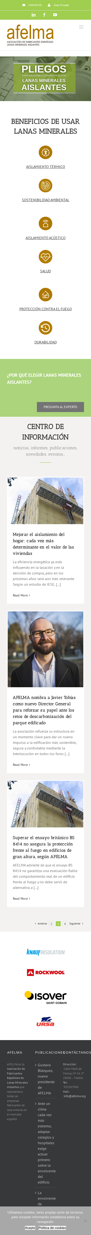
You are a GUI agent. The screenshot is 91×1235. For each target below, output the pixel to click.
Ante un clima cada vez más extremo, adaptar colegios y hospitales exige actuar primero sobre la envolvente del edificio (46, 1142)
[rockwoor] (45, 967)
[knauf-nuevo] (45, 950)
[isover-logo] (45, 990)
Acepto (30, 1228)
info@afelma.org (75, 1096)
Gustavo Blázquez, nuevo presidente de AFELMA (46, 1079)
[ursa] (45, 1012)
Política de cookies (52, 1228)
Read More (20, 595)
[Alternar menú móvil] (81, 27)
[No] (85, 1220)
